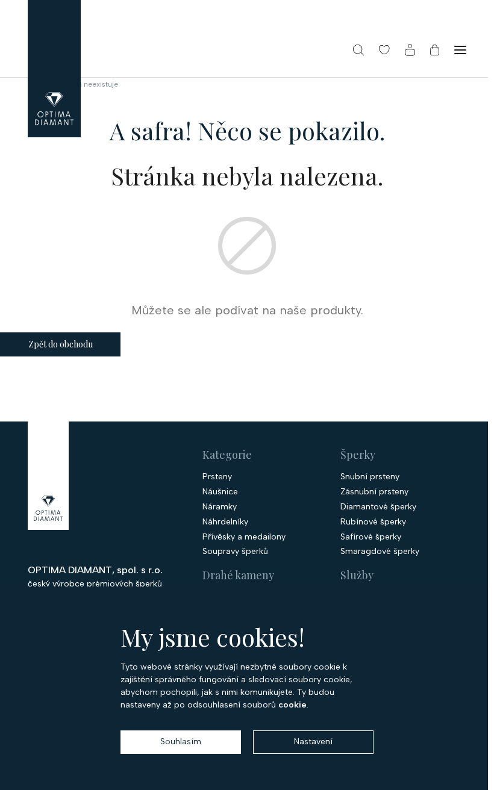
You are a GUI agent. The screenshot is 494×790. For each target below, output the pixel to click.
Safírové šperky (370, 537)
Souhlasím (180, 741)
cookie (292, 705)
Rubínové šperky (373, 522)
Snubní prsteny (369, 477)
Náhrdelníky (225, 522)
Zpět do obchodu (60, 344)
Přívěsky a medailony (244, 537)
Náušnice (220, 492)
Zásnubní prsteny (374, 492)
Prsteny (217, 477)
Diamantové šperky (378, 507)
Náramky (219, 507)
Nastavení (313, 741)
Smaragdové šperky (379, 551)
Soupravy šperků (235, 551)
